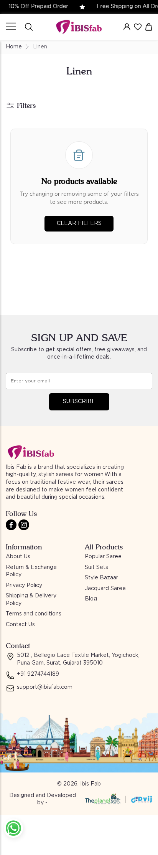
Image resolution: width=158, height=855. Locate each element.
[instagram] (23, 524)
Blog (91, 599)
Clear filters (79, 223)
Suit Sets (96, 567)
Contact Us (20, 624)
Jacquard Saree (105, 588)
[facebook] (11, 524)
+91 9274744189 (38, 674)
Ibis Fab (90, 784)
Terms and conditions (33, 614)
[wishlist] (137, 27)
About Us (18, 556)
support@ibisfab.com (44, 687)
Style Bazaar (101, 577)
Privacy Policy (24, 585)
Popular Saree (103, 556)
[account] (126, 27)
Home (14, 47)
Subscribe (79, 401)
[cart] (148, 27)
